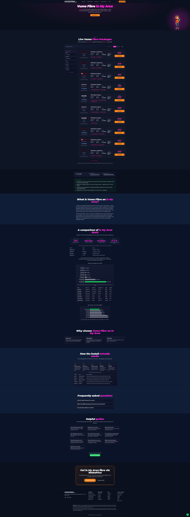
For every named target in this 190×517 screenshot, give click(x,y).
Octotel (99, 497)
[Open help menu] (187, 514)
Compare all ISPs (101, 480)
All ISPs (109, 499)
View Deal (119, 66)
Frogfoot (99, 496)
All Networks (100, 499)
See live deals (94, 15)
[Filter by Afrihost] (84, 73)
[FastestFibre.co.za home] (71, 1)
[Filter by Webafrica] (84, 84)
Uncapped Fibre (91, 496)
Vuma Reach (89, 41)
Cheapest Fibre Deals (91, 495)
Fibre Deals (97, 1)
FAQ (118, 499)
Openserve (100, 493)
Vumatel (81, 9)
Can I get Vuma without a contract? (85, 407)
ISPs (109, 1)
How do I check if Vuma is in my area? (86, 400)
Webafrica (105, 41)
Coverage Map (119, 493)
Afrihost (83, 75)
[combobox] (71, 58)
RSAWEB (109, 497)
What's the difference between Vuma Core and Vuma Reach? (91, 404)
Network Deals (89, 1)
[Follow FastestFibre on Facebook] (65, 497)
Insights (118, 497)
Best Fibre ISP (90, 499)
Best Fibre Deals (91, 493)
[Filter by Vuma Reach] (84, 55)
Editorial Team (119, 500)
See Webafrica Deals (90, 480)
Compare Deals (122, 1)
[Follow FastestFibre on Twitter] (68, 497)
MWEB (109, 496)
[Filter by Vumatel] (84, 88)
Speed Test (119, 495)
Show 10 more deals (94, 160)
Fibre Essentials (103, 1)
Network (83, 1)
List (115, 46)
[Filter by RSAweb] (84, 52)
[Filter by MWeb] (84, 95)
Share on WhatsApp (95, 455)
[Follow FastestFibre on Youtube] (70, 497)
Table (123, 46)
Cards (119, 46)
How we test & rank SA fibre (108, 174)
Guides (118, 496)
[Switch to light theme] (117, 2)
